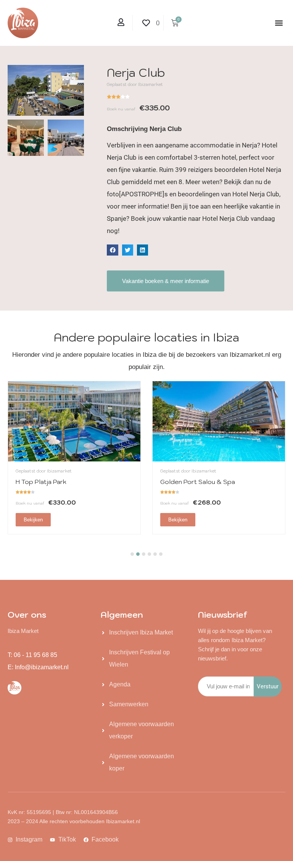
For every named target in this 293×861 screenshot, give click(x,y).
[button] (279, 23)
